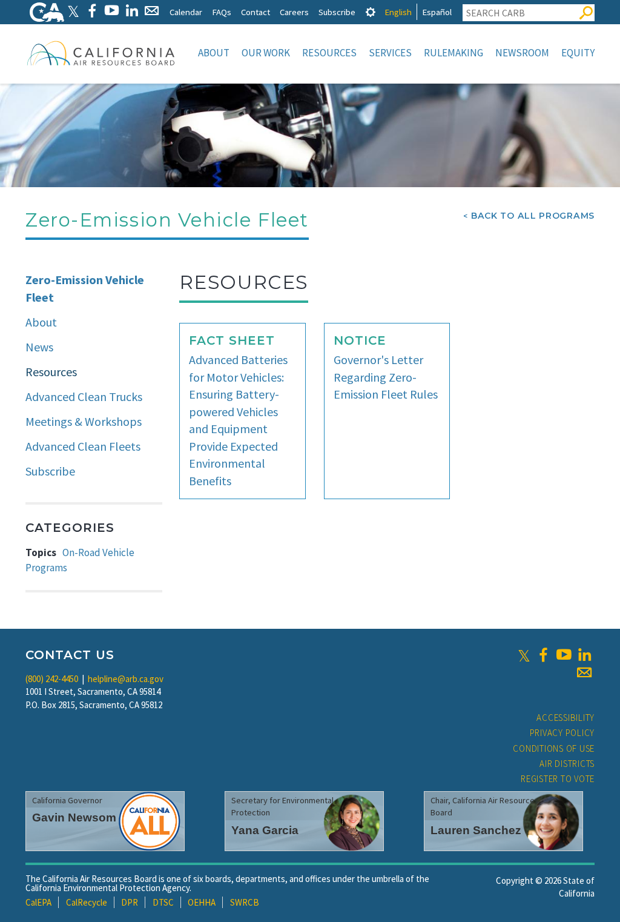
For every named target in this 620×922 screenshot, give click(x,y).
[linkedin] (584, 655)
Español (437, 12)
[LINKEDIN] (131, 10)
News (39, 346)
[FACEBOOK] (91, 10)
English (398, 12)
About (213, 52)
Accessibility (565, 717)
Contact (255, 12)
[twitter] (524, 655)
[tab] (370, 11)
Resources (329, 52)
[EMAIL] (151, 10)
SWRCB (244, 902)
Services (390, 52)
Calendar (186, 12)
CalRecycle (86, 902)
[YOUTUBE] (111, 10)
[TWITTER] (73, 10)
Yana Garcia (264, 830)
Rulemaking (453, 52)
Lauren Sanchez (475, 830)
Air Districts (567, 763)
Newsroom (522, 52)
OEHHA (202, 902)
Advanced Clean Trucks (83, 396)
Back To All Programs (533, 215)
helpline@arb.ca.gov (125, 679)
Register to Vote (558, 778)
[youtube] (564, 655)
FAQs (221, 12)
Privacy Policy (562, 732)
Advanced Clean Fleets (82, 446)
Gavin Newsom (74, 817)
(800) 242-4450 (51, 679)
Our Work (266, 52)
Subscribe (336, 12)
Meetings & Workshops (83, 421)
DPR (129, 902)
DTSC (163, 902)
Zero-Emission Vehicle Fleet (84, 288)
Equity (578, 52)
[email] (584, 672)
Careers (294, 12)
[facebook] (543, 655)
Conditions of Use (554, 748)
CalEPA (38, 902)
